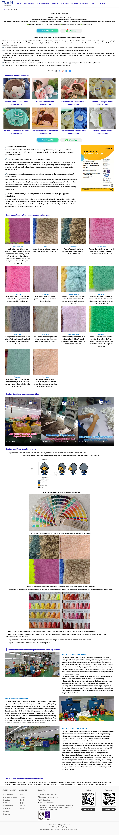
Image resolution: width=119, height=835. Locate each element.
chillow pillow (22, 782)
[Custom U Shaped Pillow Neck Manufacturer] (16, 118)
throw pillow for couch (51, 784)
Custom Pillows (64, 3)
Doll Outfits (74, 3)
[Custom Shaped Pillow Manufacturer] (102, 118)
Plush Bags (54, 3)
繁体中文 (23, 808)
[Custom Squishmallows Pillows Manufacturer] (45, 118)
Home (19, 3)
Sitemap (54, 827)
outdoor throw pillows (35, 784)
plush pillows (33, 782)
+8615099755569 (53, 797)
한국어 (22, 803)
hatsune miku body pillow (67, 782)
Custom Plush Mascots (42, 3)
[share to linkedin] (66, 71)
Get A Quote (47, 31)
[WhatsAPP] (70, 30)
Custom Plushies (29, 3)
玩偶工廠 (64, 829)
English (22, 794)
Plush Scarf (6, 811)
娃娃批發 (57, 829)
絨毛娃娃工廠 (73, 829)
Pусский (22, 797)
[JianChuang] (7, 6)
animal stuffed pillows (84, 782)
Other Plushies (84, 3)
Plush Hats (6, 814)
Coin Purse (6, 808)
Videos (93, 3)
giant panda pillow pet (19, 784)
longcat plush (53, 782)
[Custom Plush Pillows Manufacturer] (45, 88)
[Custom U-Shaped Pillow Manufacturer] (102, 88)
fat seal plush (43, 782)
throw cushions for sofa (67, 784)
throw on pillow (101, 784)
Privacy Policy (62, 827)
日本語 (22, 800)
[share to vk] (70, 71)
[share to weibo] (63, 71)
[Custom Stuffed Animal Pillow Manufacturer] (74, 118)
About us (102, 3)
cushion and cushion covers (85, 784)
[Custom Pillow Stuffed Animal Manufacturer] (74, 88)
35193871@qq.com (51, 794)
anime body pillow (10, 782)
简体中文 (23, 805)
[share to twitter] (56, 71)
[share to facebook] (59, 71)
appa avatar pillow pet (100, 782)
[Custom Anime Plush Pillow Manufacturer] (16, 88)
